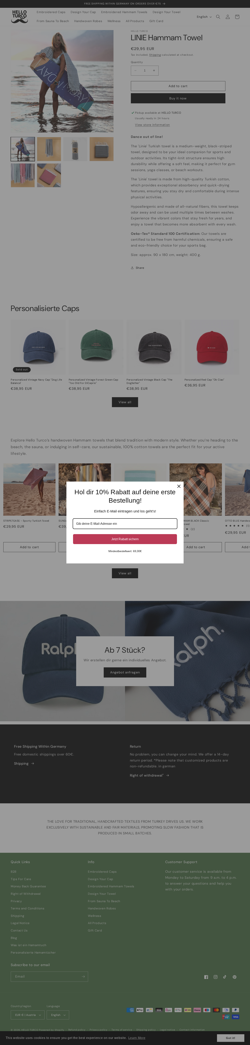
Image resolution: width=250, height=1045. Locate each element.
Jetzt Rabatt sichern (125, 539)
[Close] (179, 486)
